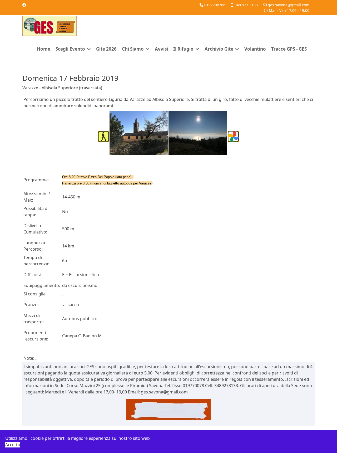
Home (43, 49)
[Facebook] (24, 4)
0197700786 (214, 4)
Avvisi (161, 49)
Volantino (255, 49)
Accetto (12, 444)
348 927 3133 (246, 4)
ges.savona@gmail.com (288, 4)
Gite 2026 (106, 49)
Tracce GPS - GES (289, 49)
